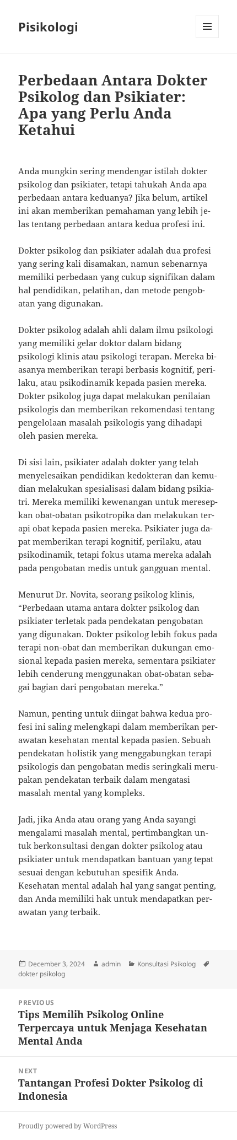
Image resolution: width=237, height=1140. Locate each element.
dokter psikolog (41, 973)
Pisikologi (48, 26)
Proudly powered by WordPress (67, 1126)
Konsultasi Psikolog (166, 964)
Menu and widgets (207, 37)
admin (111, 964)
